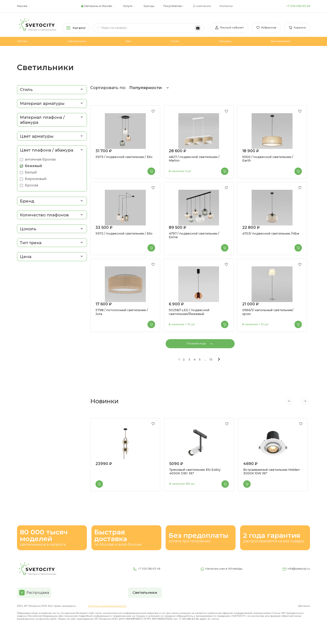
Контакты (226, 6)
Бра (128, 41)
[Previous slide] (289, 401)
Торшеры (225, 41)
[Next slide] (304, 401)
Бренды (149, 6)
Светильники (76, 41)
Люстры (22, 41)
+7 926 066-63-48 (298, 6)
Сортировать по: (126, 87)
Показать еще (196, 343)
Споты (174, 41)
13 (210, 359)
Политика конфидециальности (107, 606)
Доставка (304, 606)
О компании (202, 6)
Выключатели (280, 41)
